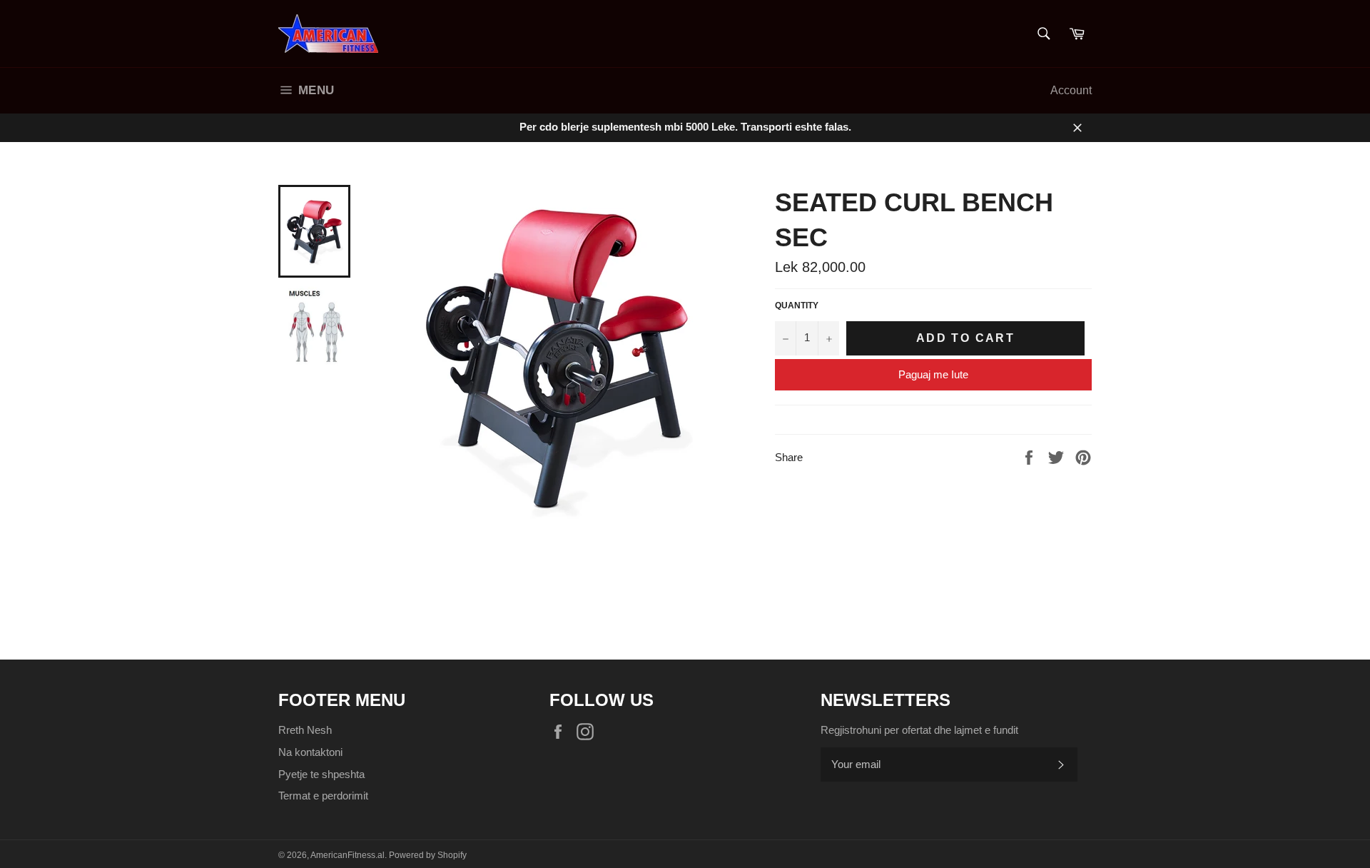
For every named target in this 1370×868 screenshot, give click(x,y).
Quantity (796, 306)
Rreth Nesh (305, 730)
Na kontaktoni (310, 752)
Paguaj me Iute (933, 374)
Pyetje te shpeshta (321, 774)
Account (1071, 90)
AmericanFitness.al (347, 855)
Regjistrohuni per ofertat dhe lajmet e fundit (919, 730)
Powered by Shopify (428, 855)
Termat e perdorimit (323, 795)
